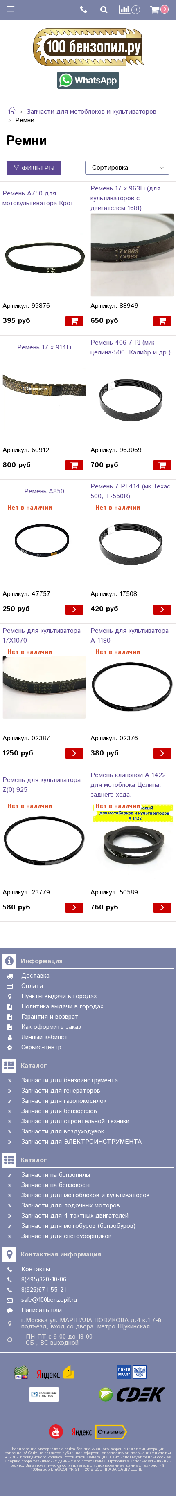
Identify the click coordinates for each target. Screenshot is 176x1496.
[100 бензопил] (88, 45)
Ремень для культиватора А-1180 (129, 635)
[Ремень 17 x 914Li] (44, 399)
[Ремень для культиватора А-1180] (132, 687)
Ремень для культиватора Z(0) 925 (41, 785)
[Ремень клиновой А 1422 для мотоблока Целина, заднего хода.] (132, 841)
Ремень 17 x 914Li (44, 347)
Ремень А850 (44, 491)
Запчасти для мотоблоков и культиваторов (91, 111)
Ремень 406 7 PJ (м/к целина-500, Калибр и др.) (130, 347)
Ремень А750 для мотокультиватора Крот (38, 198)
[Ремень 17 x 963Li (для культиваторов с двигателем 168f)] (132, 254)
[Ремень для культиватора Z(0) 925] (44, 841)
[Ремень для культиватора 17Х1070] (44, 687)
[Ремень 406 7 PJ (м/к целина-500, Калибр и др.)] (132, 399)
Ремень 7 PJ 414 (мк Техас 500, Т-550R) (130, 491)
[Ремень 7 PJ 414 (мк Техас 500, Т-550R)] (132, 543)
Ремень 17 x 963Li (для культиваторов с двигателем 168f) (125, 198)
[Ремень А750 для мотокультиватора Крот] (44, 254)
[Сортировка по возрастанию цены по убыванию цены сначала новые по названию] (127, 168)
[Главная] (12, 111)
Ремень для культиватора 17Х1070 (41, 635)
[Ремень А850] (44, 543)
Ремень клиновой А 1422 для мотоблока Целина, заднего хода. (128, 785)
